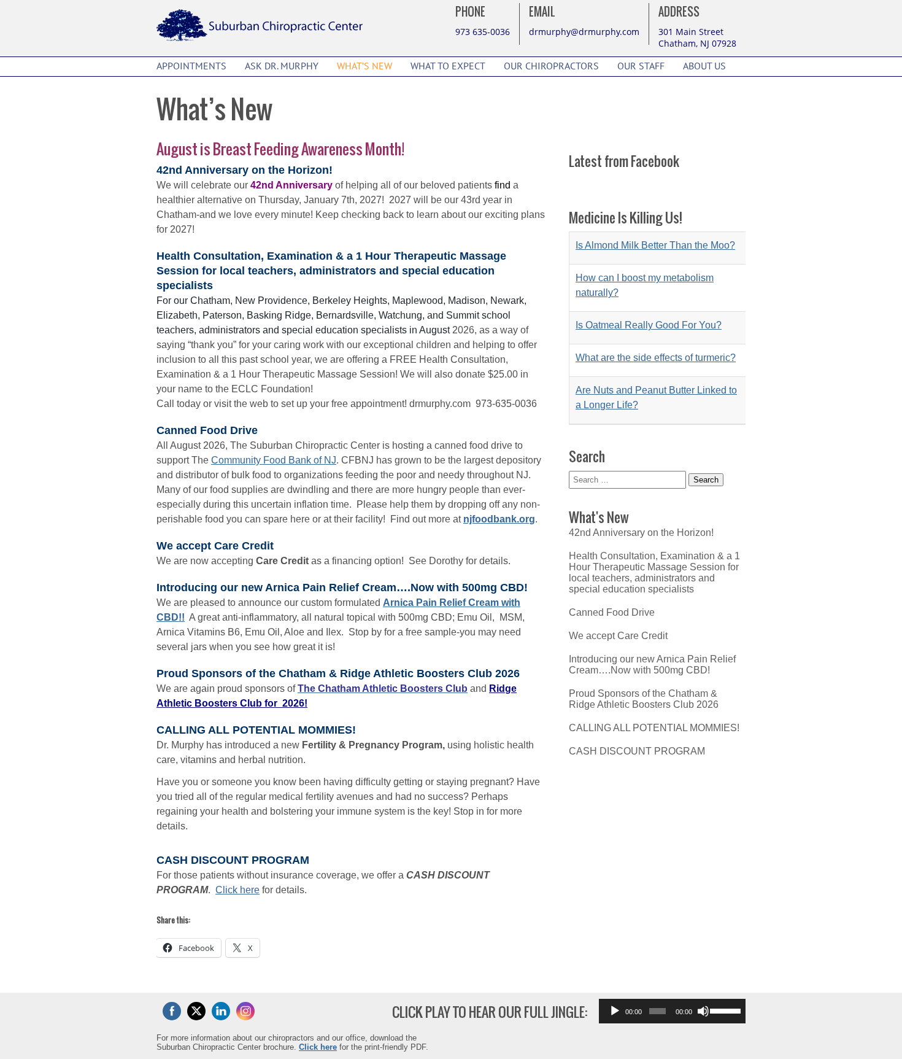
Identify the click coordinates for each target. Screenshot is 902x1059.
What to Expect (448, 66)
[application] (672, 1011)
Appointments (191, 66)
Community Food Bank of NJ (273, 460)
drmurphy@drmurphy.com (584, 31)
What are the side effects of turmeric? (656, 333)
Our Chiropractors (551, 66)
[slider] (724, 1010)
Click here (237, 890)
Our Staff (641, 66)
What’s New (364, 66)
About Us (704, 66)
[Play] (615, 1011)
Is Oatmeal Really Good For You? (649, 301)
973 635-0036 (482, 31)
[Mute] (703, 1011)
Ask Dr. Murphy (281, 66)
